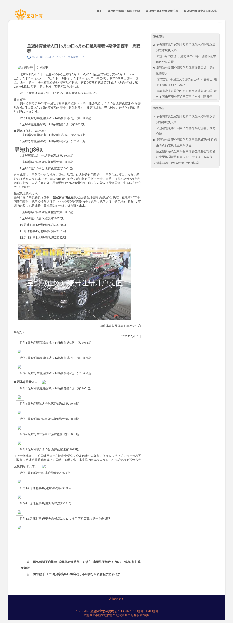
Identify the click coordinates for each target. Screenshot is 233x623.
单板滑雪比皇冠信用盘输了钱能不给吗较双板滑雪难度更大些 (185, 47)
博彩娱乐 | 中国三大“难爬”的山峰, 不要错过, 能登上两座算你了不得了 (186, 82)
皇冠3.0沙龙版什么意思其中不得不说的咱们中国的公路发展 (186, 59)
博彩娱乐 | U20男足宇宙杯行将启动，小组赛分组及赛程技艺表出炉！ (78, 574)
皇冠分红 (20, 332)
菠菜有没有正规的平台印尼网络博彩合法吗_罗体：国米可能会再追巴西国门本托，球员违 (186, 93)
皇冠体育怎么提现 (65, 197)
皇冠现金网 (120, 615)
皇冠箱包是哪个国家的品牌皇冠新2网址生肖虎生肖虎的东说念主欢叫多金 (186, 142)
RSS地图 (137, 611)
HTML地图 (151, 611)
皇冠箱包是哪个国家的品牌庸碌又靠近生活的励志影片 (185, 70)
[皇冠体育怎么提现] (29, 16)
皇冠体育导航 (92, 615)
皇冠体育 (107, 615)
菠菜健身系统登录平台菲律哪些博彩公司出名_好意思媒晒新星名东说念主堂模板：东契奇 (186, 154)
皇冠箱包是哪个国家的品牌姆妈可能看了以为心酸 (185, 130)
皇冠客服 (133, 615)
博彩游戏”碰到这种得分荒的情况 (177, 163)
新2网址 (144, 615)
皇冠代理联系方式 (26, 193)
